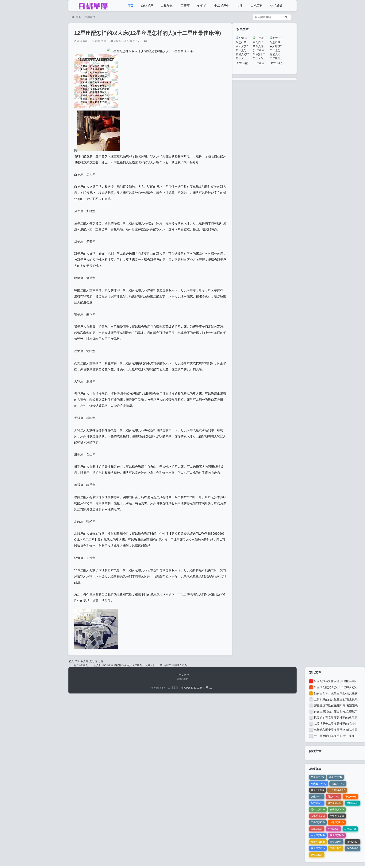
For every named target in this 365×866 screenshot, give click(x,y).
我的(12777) (337, 783)
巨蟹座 (185, 5)
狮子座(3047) (337, 809)
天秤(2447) (335, 848)
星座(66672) (317, 777)
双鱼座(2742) (337, 835)
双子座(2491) (318, 848)
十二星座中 (221, 5)
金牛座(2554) (318, 842)
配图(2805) (333, 829)
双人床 (85, 661)
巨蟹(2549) (335, 842)
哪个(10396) (317, 790)
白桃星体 (167, 5)
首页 (130, 5)
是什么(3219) (318, 809)
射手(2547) (352, 842)
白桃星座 (147, 5)
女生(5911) (316, 796)
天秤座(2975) (318, 822)
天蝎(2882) (316, 829)
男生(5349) (333, 796)
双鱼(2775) (350, 829)
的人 (71, 661)
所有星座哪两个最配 (175, 665)
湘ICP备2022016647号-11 (196, 687)
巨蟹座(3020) (337, 816)
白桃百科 (257, 5)
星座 (77, 661)
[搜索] (286, 17)
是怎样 (93, 661)
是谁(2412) (316, 854)
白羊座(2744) (318, 835)
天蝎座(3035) (318, 816)
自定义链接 (182, 674)
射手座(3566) (334, 803)
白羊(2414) (352, 848)
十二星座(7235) (337, 790)
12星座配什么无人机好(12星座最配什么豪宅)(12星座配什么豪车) (115, 665)
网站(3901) (350, 796)
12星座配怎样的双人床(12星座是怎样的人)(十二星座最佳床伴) (147, 33)
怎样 (100, 661)
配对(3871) (316, 803)
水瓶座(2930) (337, 822)
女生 (240, 5)
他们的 (201, 5)
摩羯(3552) (352, 803)
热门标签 (276, 5)
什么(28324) (335, 777)
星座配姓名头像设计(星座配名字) (335, 681)
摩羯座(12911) (318, 783)
